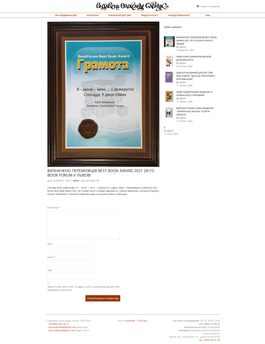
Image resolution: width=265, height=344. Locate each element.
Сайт (49, 270)
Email (51, 257)
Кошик (210, 6)
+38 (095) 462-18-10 (58, 323)
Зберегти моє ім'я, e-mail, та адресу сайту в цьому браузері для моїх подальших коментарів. (83, 288)
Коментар (53, 207)
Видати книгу (149, 15)
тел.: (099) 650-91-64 (209, 339)
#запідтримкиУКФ (179, 15)
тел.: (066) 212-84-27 (209, 323)
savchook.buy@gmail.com (61, 330)
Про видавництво (66, 15)
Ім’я (50, 243)
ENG (208, 15)
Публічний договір (119, 15)
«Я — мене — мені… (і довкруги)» (92, 187)
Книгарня (92, 15)
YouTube (142, 320)
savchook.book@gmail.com (62, 327)
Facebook (130, 320)
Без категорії (88, 180)
